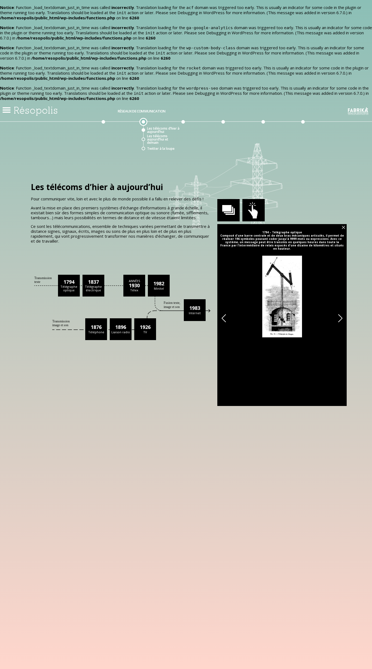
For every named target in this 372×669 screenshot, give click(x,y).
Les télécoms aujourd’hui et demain (157, 139)
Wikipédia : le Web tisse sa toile (241, 148)
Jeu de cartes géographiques (279, 148)
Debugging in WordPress (201, 12)
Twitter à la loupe (161, 148)
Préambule (101, 111)
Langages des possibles (317, 139)
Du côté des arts (301, 111)
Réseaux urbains (261, 111)
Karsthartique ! (198, 148)
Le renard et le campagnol (198, 139)
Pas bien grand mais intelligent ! (242, 139)
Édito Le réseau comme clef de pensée (119, 130)
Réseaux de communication (142, 111)
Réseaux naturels (181, 111)
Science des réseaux (242, 130)
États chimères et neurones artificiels (242, 158)
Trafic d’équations (281, 139)
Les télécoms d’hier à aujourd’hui (163, 130)
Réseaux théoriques (221, 111)
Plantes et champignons (197, 130)
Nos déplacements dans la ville (281, 130)
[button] (6, 110)
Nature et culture (320, 130)
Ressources (315, 148)
